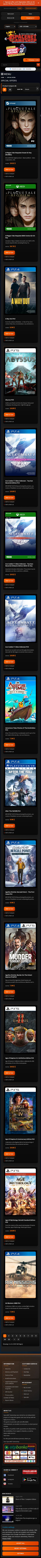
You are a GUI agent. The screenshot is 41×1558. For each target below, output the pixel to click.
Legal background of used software (11, 1382)
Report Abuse (9, 1400)
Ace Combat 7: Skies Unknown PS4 (17, 647)
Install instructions (10, 1378)
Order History (28, 1391)
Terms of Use (9, 1375)
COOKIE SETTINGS (9, 1398)
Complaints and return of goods (11, 1387)
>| (18, 1339)
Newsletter (27, 1375)
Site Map (26, 1372)
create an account (31, 8)
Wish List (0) (10, 18)
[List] (10, 89)
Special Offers (11, 77)
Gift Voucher (8, 1392)
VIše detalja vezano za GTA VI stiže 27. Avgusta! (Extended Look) (27, 1510)
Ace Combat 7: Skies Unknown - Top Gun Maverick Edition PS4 (19, 482)
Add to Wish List (9, 176)
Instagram (11, 1479)
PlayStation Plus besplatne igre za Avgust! (26, 1519)
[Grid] (4, 89)
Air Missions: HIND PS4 (12, 1303)
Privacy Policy (6, 1538)
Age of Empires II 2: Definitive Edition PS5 (19, 1058)
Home (2, 77)
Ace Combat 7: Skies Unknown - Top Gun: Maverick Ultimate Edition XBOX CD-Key (19, 565)
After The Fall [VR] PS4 (12, 811)
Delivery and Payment (11, 1372)
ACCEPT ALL (20, 1543)
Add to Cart (9, 169)
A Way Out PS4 (10, 319)
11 (9, 1339)
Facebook (11, 1475)
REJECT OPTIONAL (20, 1548)
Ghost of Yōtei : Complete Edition (26, 1499)
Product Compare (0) (9, 86)
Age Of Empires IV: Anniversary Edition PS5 (20, 1139)
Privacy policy (9, 1395)
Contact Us (27, 1369)
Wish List (26, 1394)
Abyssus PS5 (9, 400)
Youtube (10, 1484)
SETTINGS (20, 1553)
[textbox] (10, 64)
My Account (27, 1387)
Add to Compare (9, 174)
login (19, 8)
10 (5, 1339)
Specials (26, 1397)
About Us (8, 1369)
